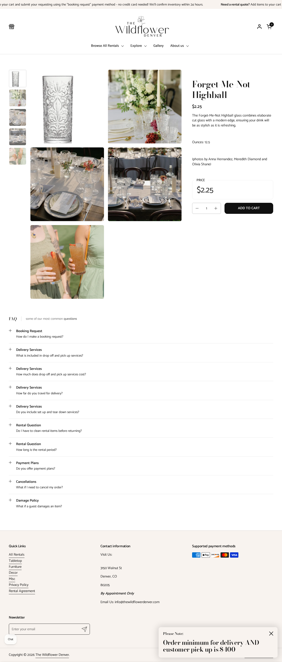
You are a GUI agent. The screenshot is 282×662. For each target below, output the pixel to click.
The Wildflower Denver (52, 655)
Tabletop (15, 561)
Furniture (15, 567)
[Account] (259, 26)
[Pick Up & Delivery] (11, 26)
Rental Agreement (22, 591)
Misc (12, 579)
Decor (13, 573)
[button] (270, 26)
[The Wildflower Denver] (141, 26)
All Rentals (16, 555)
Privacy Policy (18, 585)
